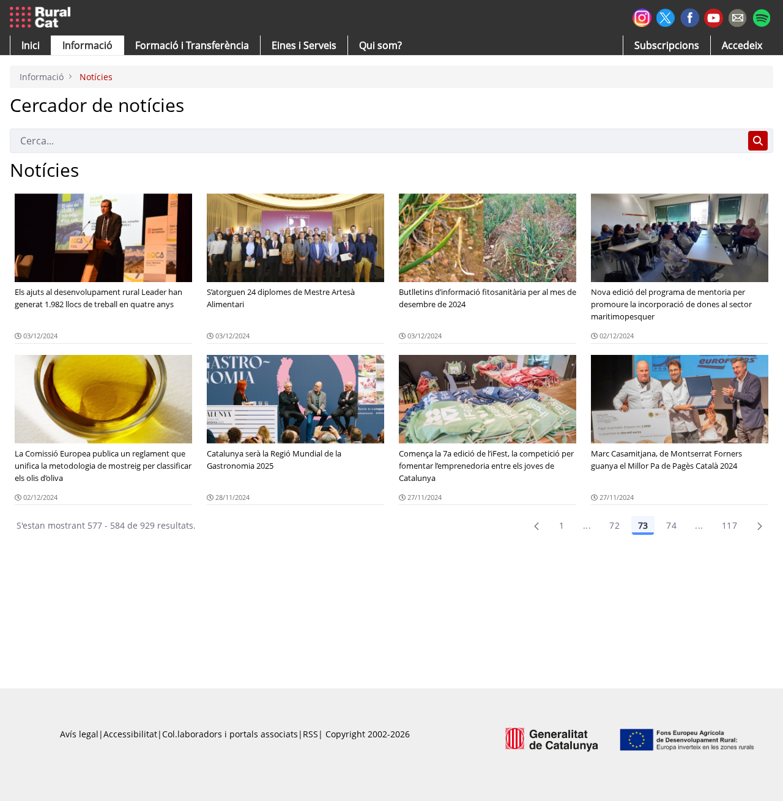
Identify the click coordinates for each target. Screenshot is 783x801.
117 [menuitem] (729, 525)
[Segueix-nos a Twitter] (665, 16)
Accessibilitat (130, 734)
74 (671, 525)
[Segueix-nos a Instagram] (642, 16)
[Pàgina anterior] (536, 525)
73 (643, 525)
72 (614, 525)
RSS (310, 734)
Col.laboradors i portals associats (230, 734)
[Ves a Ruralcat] (42, 17)
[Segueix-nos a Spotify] (761, 16)
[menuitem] (192, 45)
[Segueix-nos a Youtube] (713, 17)
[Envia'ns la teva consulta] (737, 16)
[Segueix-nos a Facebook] (689, 16)
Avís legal (79, 734)
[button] (30, 45)
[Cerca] (758, 141)
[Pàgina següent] (760, 525)
